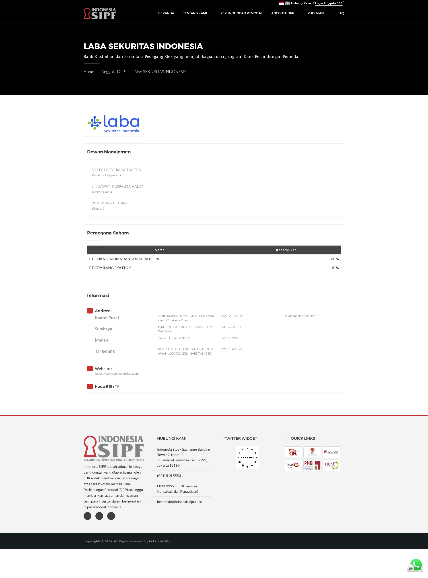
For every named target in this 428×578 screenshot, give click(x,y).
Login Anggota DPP (329, 3)
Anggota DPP (282, 13)
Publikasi (316, 13)
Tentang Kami (195, 13)
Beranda (166, 13)
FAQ (341, 13)
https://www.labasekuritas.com (117, 373)
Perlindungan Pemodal (241, 13)
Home (89, 71)
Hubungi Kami (301, 3)
